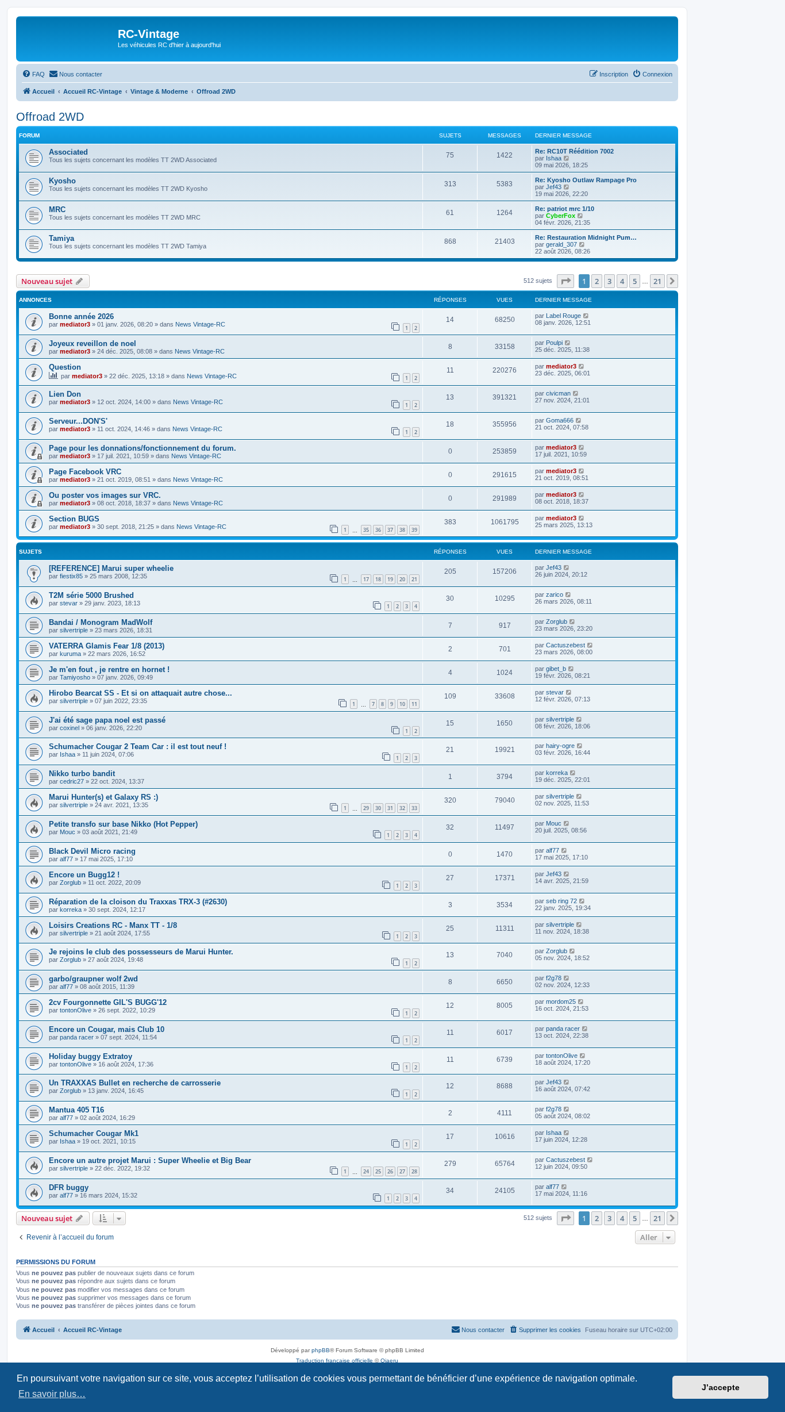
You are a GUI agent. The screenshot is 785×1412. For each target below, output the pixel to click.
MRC (57, 209)
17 (366, 579)
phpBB (320, 1350)
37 (390, 530)
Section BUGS (74, 519)
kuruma (70, 653)
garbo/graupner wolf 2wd (93, 978)
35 (366, 530)
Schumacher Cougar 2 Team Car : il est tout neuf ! (137, 746)
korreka (557, 772)
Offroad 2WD (50, 116)
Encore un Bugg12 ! (84, 874)
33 (414, 808)
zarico (554, 594)
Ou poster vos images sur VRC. (105, 495)
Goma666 (560, 420)
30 (378, 808)
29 (366, 808)
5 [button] (635, 281)
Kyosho (62, 180)
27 (402, 1171)
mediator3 (75, 324)
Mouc (67, 831)
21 (414, 579)
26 (390, 1171)
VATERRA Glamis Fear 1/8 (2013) (106, 646)
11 (414, 704)
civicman (558, 393)
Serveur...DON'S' (78, 421)
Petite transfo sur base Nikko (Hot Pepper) (123, 824)
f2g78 (553, 977)
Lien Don (65, 394)
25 (378, 1171)
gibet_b (556, 668)
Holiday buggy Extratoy (90, 1056)
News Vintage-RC (200, 324)
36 (378, 530)
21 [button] (657, 281)
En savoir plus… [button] (52, 1394)
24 (366, 1171)
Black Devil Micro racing (92, 851)
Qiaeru (389, 1360)
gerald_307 (561, 244)
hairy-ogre (560, 745)
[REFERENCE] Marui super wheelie (111, 568)
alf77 (66, 858)
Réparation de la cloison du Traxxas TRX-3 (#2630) (138, 901)
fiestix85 (71, 576)
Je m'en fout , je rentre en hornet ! (109, 669)
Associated (68, 152)
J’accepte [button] (721, 1387)
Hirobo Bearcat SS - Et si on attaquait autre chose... (140, 693)
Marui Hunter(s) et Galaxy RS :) (103, 797)
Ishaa (553, 158)
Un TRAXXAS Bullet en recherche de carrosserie (135, 1083)
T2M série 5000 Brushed (91, 595)
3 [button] (609, 281)
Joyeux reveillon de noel (92, 343)
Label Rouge (563, 315)
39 (414, 530)
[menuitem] (33, 74)
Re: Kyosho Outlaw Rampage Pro (586, 179)
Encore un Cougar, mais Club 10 (106, 1029)
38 (402, 530)
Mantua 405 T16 (76, 1110)
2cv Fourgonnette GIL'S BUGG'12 (108, 1002)
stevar (69, 603)
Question (65, 367)
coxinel (69, 727)
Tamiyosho (75, 677)
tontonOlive (75, 1010)
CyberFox (560, 215)
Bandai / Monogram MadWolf (100, 622)
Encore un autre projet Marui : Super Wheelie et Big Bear (150, 1160)
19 (390, 579)
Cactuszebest (565, 645)
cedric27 (72, 781)
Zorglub (556, 621)
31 (390, 808)
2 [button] (597, 281)
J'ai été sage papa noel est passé (107, 720)
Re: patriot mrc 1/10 (564, 208)
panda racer (77, 1037)
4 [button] (622, 281)
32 (402, 808)
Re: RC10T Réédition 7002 (574, 151)
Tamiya (61, 238)
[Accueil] (68, 37)
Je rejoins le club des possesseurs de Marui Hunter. (141, 951)
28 (414, 1171)
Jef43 (553, 186)
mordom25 (561, 1001)
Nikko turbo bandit (82, 773)
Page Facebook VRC (85, 471)
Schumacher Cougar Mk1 (93, 1133)
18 (378, 579)
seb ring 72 (561, 900)
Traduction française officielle (334, 1360)
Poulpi (554, 342)
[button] (565, 281)
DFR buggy (68, 1187)
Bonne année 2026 (81, 316)
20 (402, 579)
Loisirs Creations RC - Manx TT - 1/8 (113, 925)
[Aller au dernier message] (586, 315)
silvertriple (74, 630)
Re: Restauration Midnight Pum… (586, 237)
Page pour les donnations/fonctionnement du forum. (142, 448)
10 (402, 704)
